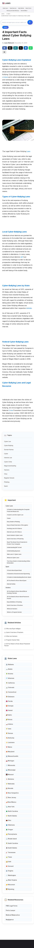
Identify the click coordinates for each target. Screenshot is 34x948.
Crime (11, 410)
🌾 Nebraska (10, 784)
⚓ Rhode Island (11, 838)
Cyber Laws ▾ (5, 8)
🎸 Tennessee (10, 852)
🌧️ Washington (11, 875)
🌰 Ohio (8, 820)
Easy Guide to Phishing (13, 521)
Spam (6, 486)
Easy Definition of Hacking (14, 602)
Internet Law (8, 457)
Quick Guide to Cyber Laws (14, 535)
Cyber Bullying (8, 445)
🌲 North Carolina (12, 811)
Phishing (6, 482)
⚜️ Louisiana (10, 742)
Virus (5, 474)
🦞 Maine (9, 747)
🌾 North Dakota (11, 816)
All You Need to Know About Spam (16, 580)
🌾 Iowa (8, 728)
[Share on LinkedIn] (26, 48)
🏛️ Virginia (9, 871)
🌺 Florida (9, 701)
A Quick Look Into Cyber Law (15, 515)
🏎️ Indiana (9, 724)
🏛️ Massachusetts (12, 756)
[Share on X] (21, 48)
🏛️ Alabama (10, 664)
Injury (5, 27)
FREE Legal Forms (11, 906)
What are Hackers (12, 608)
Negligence (10, 919)
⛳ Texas (9, 857)
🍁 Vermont (10, 866)
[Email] (4, 52)
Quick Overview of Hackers (15, 605)
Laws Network (9, 43)
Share (4, 48)
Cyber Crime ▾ (28, 8)
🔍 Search (30, 22)
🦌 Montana (10, 779)
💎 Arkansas (10, 678)
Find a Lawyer (10, 910)
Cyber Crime (8, 462)
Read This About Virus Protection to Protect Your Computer (17, 543)
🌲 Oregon (9, 829)
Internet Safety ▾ (24, 10)
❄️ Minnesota (10, 765)
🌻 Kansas (9, 733)
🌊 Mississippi (10, 770)
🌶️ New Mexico (11, 802)
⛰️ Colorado (10, 687)
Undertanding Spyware (13, 551)
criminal (5, 77)
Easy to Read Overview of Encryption (17, 525)
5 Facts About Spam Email (14, 570)
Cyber (6, 453)
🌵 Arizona (9, 673)
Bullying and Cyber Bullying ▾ (13, 10)
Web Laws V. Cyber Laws (14, 554)
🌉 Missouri (10, 774)
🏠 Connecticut (11, 692)
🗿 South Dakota (11, 848)
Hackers (6, 470)
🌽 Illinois (9, 719)
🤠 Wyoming (10, 889)
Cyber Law (7, 441)
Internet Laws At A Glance (14, 532)
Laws (28, 151)
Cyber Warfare (21, 8)
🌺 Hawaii (9, 710)
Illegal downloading (10, 466)
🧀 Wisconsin (10, 884)
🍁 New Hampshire (12, 793)
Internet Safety (11, 584)
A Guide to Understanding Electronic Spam (19, 577)
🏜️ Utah (8, 861)
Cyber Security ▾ (13, 8)
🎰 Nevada (9, 788)
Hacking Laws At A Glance (14, 528)
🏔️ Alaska (9, 669)
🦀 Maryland (10, 751)
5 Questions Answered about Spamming (18, 573)
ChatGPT (10, 48)
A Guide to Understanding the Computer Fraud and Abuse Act (18, 510)
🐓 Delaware (10, 696)
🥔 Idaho (9, 715)
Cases (9, 518)
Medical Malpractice (13, 915)
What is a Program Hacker (14, 612)
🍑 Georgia (9, 706)
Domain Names (9, 449)
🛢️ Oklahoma (10, 825)
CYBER (8, 13)
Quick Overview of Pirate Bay (15, 538)
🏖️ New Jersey (11, 797)
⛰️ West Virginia (11, 880)
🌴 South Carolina (12, 843)
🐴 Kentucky (10, 738)
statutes (29, 308)
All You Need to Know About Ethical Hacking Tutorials (17, 592)
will (21, 257)
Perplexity (15, 48)
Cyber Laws (9, 506)
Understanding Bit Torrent (14, 547)
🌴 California (10, 683)
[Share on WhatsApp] (31, 48)
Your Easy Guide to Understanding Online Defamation (18, 562)
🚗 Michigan (10, 761)
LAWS (2, 13)
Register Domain (9, 478)
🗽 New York (10, 806)
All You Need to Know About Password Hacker (18, 597)
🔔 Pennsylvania (11, 834)
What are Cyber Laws (13, 557)
